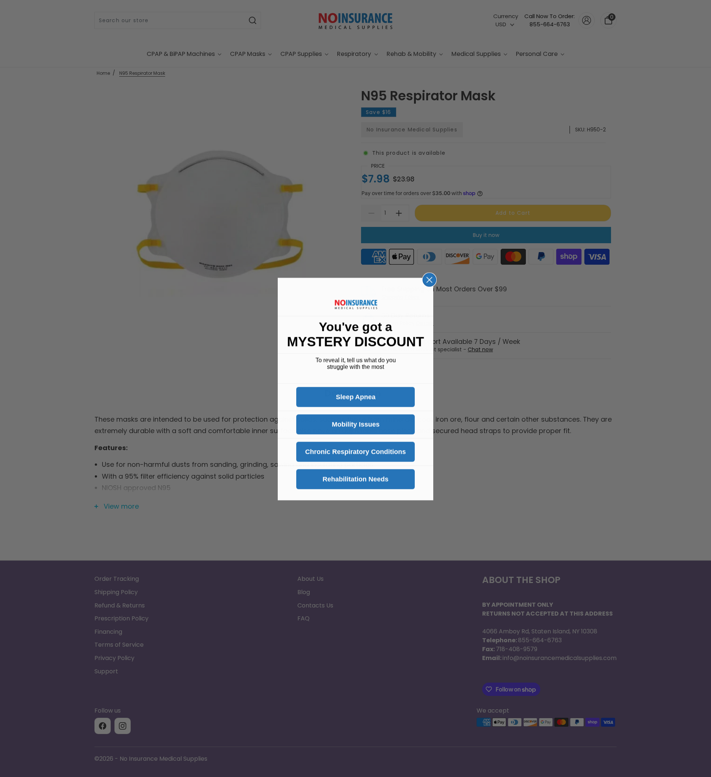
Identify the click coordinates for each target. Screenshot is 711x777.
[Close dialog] (429, 279)
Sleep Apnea (355, 396)
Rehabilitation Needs (355, 478)
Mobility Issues (356, 424)
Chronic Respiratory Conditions (355, 451)
